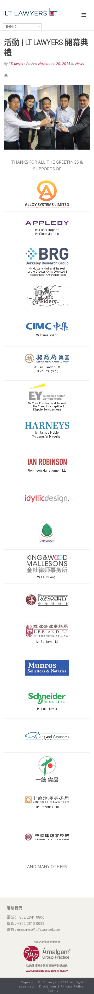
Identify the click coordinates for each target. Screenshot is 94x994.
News (79, 63)
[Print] (8, 74)
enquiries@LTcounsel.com (39, 929)
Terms (53, 990)
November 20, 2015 (54, 63)
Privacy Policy (72, 986)
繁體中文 (11, 26)
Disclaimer (48, 986)
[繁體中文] (45, 4)
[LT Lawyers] (31, 11)
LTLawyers (17, 63)
